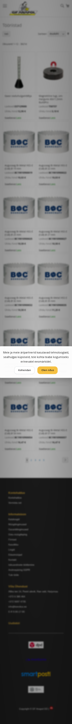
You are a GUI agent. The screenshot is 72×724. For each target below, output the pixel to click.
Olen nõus (47, 370)
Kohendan (24, 370)
